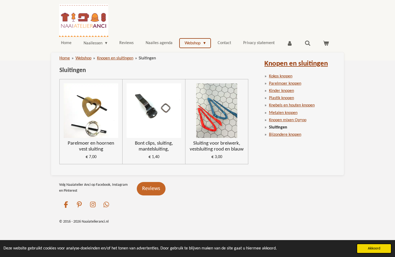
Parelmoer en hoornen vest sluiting (91, 146)
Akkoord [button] (374, 249)
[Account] (289, 43)
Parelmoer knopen (285, 83)
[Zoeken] (307, 43)
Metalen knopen (283, 113)
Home (64, 58)
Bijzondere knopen (285, 135)
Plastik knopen (281, 98)
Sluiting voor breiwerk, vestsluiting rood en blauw (217, 146)
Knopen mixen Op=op (287, 120)
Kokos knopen (280, 76)
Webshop (83, 58)
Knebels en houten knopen (292, 105)
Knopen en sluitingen (115, 58)
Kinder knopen (281, 91)
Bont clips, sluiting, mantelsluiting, (154, 146)
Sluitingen (147, 58)
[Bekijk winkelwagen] (326, 43)
